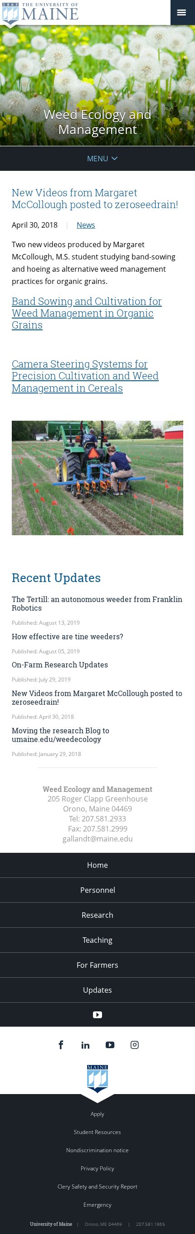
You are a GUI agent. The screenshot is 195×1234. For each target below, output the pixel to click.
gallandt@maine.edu (98, 839)
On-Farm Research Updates (60, 664)
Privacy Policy (97, 1168)
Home (97, 865)
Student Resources (97, 1132)
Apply (97, 1114)
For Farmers (97, 965)
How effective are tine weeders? (67, 636)
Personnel (97, 890)
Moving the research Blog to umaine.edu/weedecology (60, 735)
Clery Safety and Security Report (97, 1186)
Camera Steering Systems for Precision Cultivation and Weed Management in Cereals (85, 375)
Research (97, 915)
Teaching (97, 940)
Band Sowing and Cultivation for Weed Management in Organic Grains (87, 313)
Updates (97, 990)
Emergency (97, 1205)
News (86, 225)
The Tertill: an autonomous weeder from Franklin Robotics (97, 603)
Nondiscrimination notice (97, 1150)
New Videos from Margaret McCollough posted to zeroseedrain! (97, 697)
